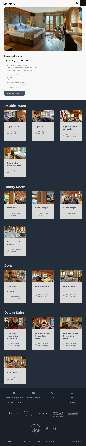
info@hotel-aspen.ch (33, 397)
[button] (77, 3)
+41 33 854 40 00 (53, 397)
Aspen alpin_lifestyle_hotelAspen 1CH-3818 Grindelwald (13, 399)
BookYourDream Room (72, 399)
